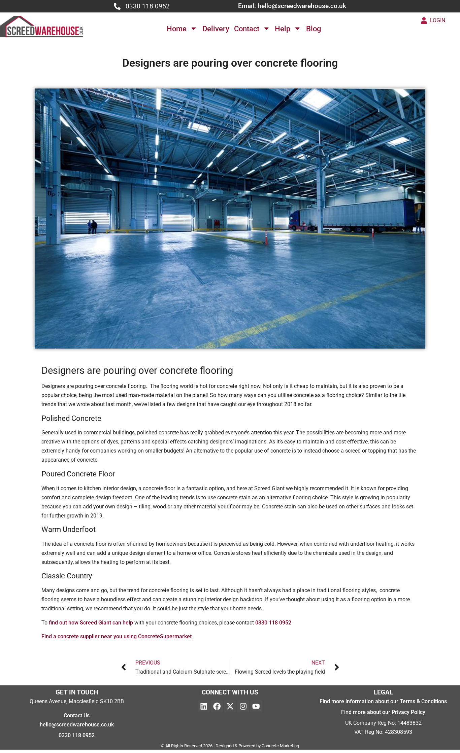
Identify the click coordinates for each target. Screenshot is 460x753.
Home (177, 28)
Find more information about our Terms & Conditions (383, 701)
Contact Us (77, 715)
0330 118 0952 (148, 6)
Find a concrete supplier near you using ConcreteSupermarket (116, 636)
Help (282, 28)
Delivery (215, 28)
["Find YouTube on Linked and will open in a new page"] (256, 706)
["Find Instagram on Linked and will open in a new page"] (243, 706)
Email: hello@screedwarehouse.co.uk (292, 6)
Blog (313, 28)
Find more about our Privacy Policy (383, 712)
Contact (246, 28)
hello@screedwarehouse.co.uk (77, 724)
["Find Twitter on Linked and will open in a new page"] (230, 706)
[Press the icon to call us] (117, 6)
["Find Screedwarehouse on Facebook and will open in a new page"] (217, 706)
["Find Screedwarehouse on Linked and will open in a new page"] (204, 706)
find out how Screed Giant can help (91, 622)
